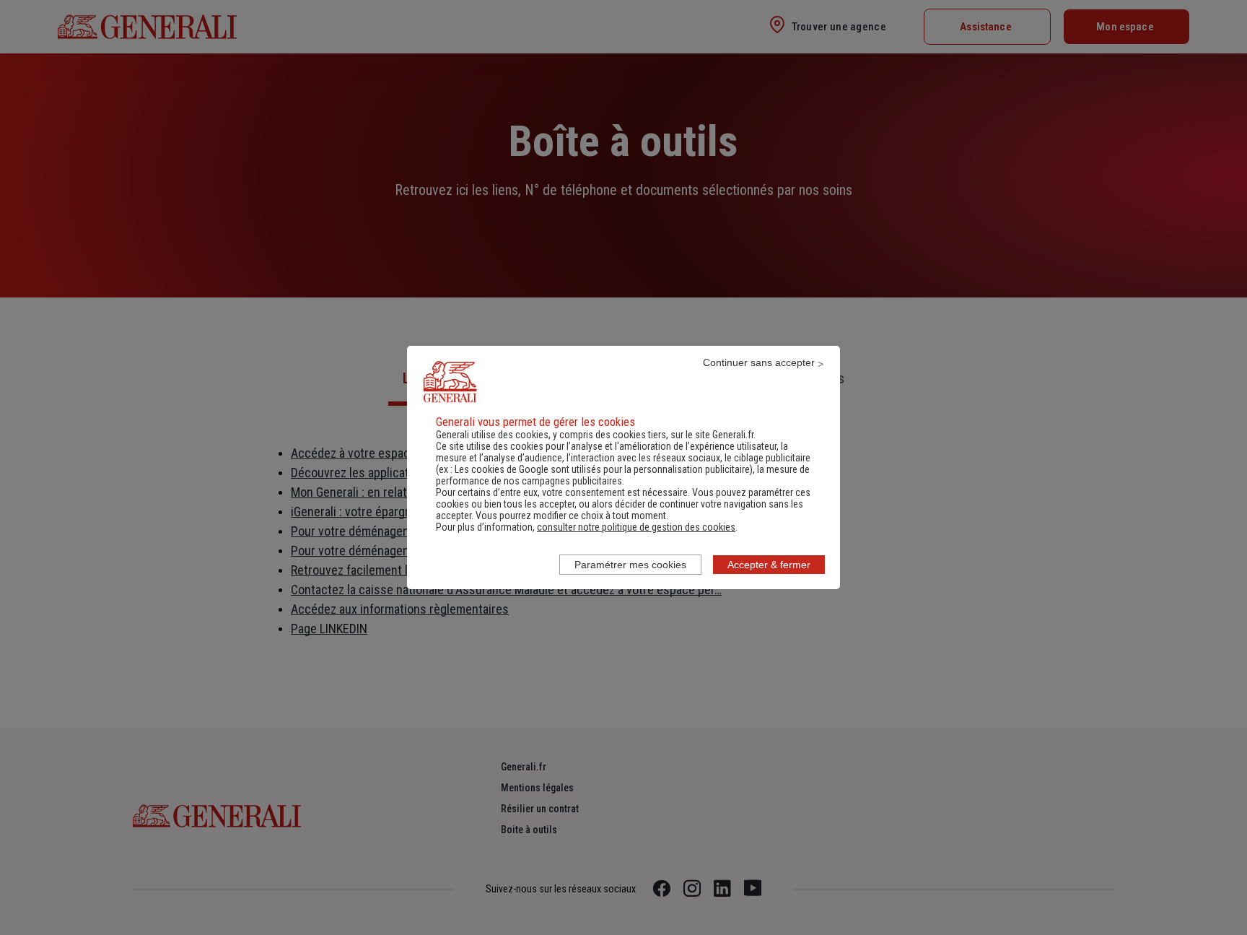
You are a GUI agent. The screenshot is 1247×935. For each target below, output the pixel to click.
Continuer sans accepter (759, 362)
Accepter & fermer (768, 564)
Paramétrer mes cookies (630, 564)
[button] (636, 527)
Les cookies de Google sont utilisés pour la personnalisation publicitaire (602, 469)
